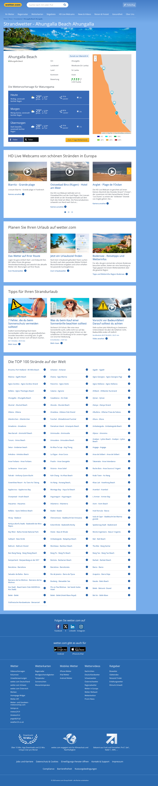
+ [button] (95, 57)
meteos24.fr (15, 711)
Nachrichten (89, 671)
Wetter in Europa (91, 688)
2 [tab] (68, 212)
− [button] (95, 60)
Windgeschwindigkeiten (44, 674)
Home (6, 19)
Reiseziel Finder (115, 678)
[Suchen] (64, 4)
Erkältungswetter (116, 681)
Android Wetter (66, 678)
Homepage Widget (17, 695)
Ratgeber (114, 666)
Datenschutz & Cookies (47, 761)
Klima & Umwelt (115, 685)
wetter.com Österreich (19, 688)
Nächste (129, 171)
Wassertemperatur (42, 685)
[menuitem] (10, 14)
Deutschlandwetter (92, 674)
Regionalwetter (91, 685)
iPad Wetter (64, 674)
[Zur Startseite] (13, 5)
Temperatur (40, 678)
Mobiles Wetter (69, 666)
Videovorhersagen (17, 671)
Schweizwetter (90, 678)
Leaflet (103, 133)
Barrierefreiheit (64, 768)
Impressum (117, 761)
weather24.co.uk (17, 722)
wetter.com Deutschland (20, 681)
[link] (10, 14)
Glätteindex (114, 674)
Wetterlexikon (90, 695)
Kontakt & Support (100, 761)
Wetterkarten (43, 666)
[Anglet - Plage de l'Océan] (112, 171)
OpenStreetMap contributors (123, 133)
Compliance (48, 768)
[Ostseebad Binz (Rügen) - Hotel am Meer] (69, 171)
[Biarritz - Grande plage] (27, 171)
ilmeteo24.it (15, 715)
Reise (10, 19)
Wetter (14, 666)
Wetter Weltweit (91, 692)
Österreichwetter (91, 681)
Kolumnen (14, 674)
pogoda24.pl (15, 718)
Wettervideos (92, 666)
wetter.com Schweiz (18, 685)
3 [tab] (72, 212)
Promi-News (89, 699)
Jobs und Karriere (24, 761)
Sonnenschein (40, 681)
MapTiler (110, 133)
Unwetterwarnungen (18, 678)
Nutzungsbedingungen (86, 768)
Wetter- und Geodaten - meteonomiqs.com (19, 703)
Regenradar (39, 671)
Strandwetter (18, 19)
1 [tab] (65, 212)
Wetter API (14, 699)
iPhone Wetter (65, 671)
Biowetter (113, 671)
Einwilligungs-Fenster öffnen (75, 761)
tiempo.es (14, 708)
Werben (13, 692)
